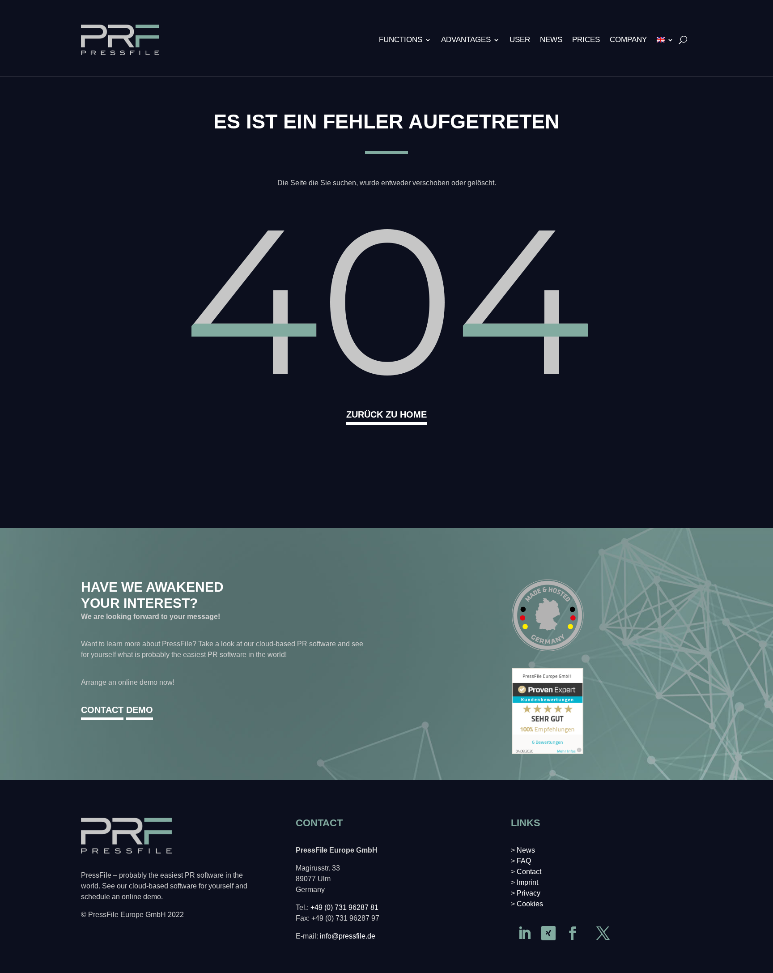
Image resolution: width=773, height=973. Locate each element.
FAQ (524, 861)
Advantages (466, 39)
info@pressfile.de (347, 936)
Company (628, 39)
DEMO (139, 710)
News (551, 39)
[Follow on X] (603, 933)
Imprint (527, 882)
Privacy (528, 893)
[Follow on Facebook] (572, 933)
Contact (529, 871)
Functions (400, 39)
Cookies (530, 904)
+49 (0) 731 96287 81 (344, 907)
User (520, 39)
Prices (586, 39)
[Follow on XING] (548, 933)
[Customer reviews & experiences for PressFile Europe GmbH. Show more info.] (547, 751)
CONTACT (102, 710)
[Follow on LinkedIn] (524, 933)
